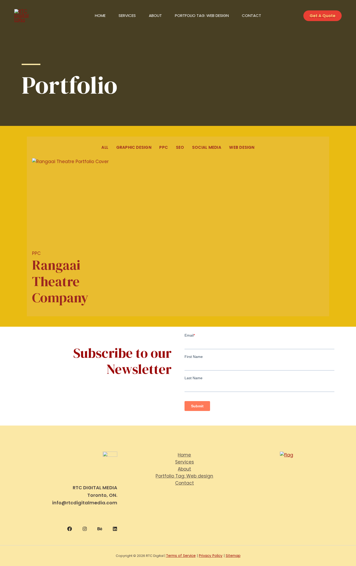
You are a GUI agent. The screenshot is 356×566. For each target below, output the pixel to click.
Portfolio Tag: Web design (202, 15)
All (104, 147)
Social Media (206, 147)
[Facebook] (69, 528)
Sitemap (233, 555)
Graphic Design (133, 147)
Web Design (241, 147)
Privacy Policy (211, 555)
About (155, 15)
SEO (180, 147)
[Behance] (99, 528)
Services (127, 15)
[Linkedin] (115, 528)
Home (100, 15)
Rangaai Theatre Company (60, 281)
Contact (251, 15)
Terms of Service (181, 555)
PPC (163, 147)
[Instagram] (84, 528)
